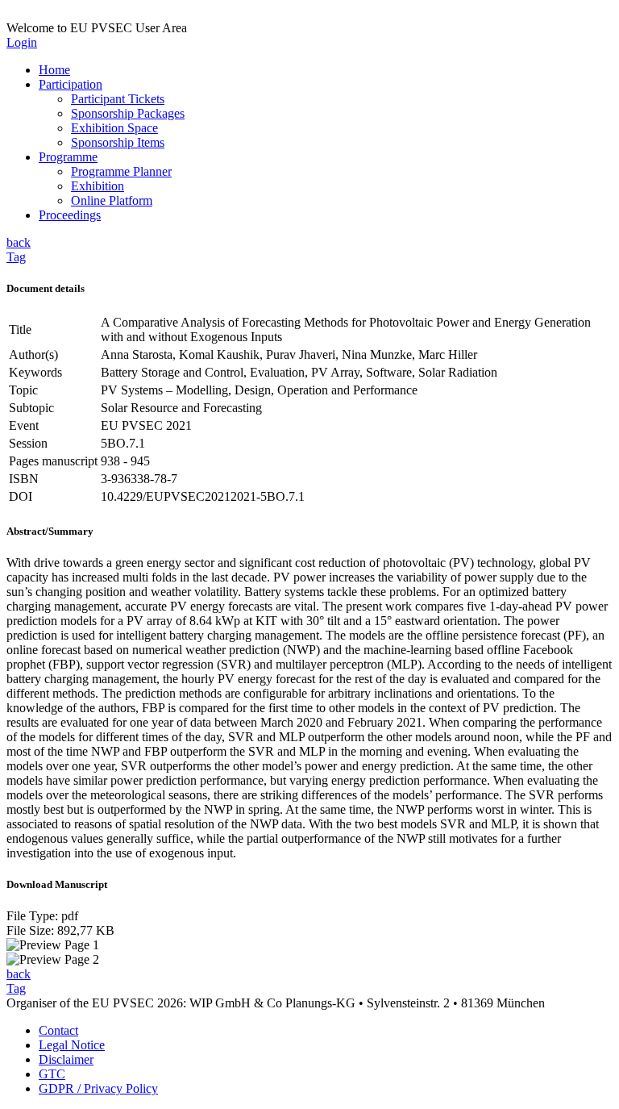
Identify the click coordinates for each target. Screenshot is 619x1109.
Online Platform (111, 200)
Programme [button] (68, 157)
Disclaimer (66, 1059)
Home (54, 70)
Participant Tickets (117, 99)
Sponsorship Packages (128, 113)
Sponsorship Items (117, 142)
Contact (58, 1030)
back (18, 242)
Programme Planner (121, 171)
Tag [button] (16, 257)
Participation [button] (70, 84)
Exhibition (97, 186)
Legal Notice (72, 1045)
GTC (52, 1074)
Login (21, 42)
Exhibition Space (114, 128)
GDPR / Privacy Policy (98, 1088)
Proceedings (70, 215)
